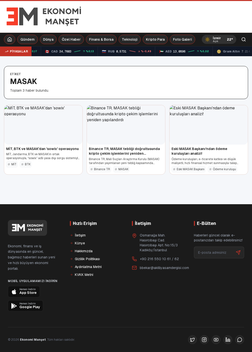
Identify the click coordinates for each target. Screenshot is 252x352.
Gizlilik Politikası (87, 259)
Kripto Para (155, 39)
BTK (28, 164)
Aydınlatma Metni (88, 267)
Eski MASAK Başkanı (191, 169)
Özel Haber (71, 39)
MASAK (123, 169)
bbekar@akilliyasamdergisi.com (164, 268)
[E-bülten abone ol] (238, 252)
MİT (13, 164)
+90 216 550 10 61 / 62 (159, 259)
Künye (80, 243)
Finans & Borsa (101, 39)
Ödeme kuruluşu (224, 169)
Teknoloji (130, 39)
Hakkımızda (84, 251)
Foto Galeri (182, 39)
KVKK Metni (84, 274)
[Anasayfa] (9, 39)
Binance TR (102, 169)
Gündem (27, 39)
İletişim (80, 235)
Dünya (48, 39)
